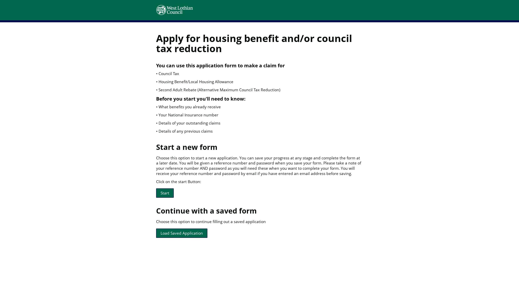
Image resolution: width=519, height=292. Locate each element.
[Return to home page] (190, 10)
